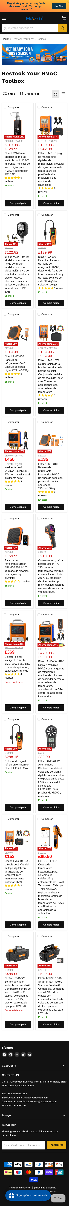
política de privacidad (45, 1187)
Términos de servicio (19, 1187)
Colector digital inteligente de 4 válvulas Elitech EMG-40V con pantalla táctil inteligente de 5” (17, 470)
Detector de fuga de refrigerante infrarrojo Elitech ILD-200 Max (16, 765)
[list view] (63, 94)
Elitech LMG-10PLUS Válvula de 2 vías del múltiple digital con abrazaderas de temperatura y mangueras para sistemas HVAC (17, 871)
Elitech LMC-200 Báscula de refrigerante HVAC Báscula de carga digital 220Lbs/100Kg (16, 363)
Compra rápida (18, 203)
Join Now (59, 6)
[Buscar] (62, 28)
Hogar (5, 38)
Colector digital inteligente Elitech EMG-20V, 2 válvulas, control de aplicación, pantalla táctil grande (17, 663)
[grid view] (55, 94)
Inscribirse (57, 1144)
